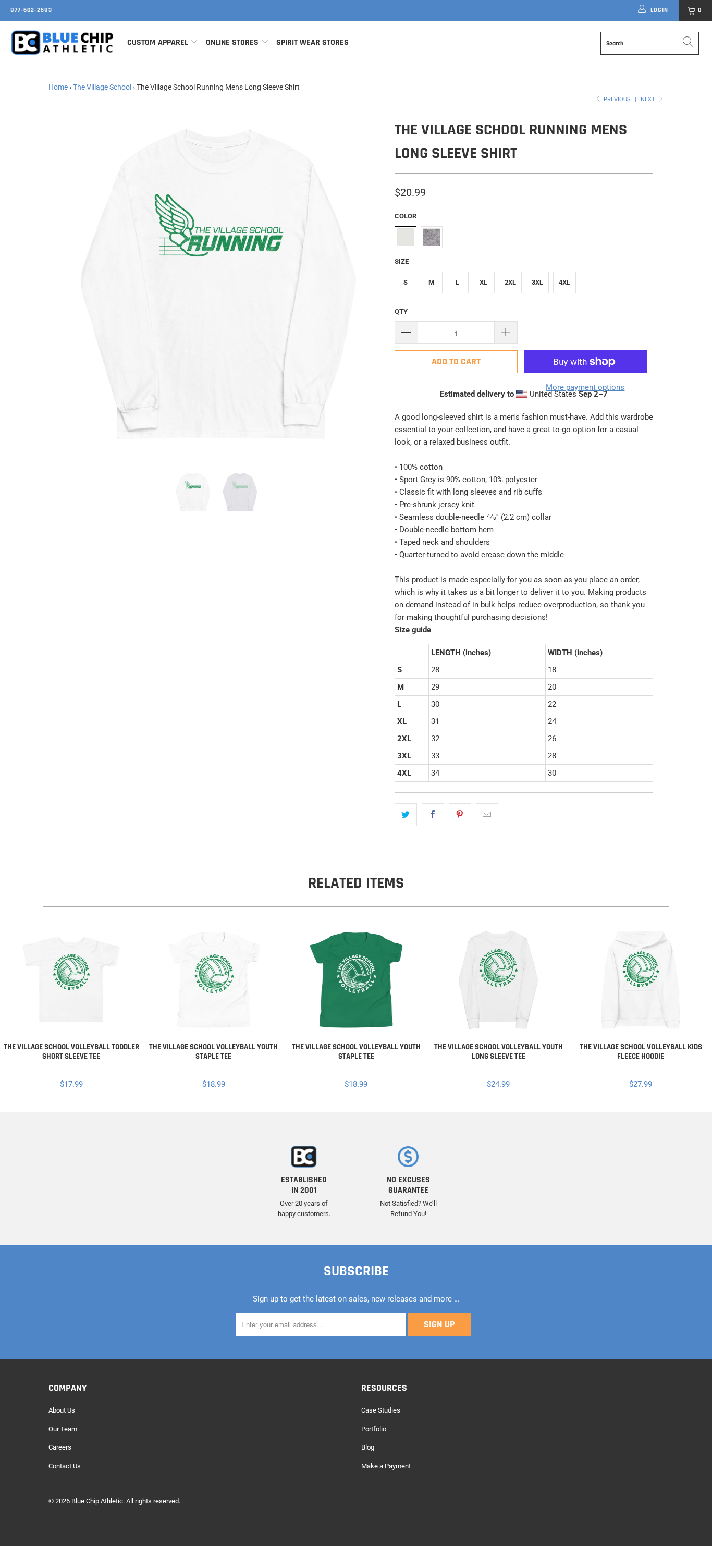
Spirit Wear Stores (312, 42)
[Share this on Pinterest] (460, 814)
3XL (537, 282)
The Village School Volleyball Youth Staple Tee (213, 980)
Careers (59, 1447)
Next (649, 99)
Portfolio (373, 1429)
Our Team (62, 1429)
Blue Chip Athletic (97, 1501)
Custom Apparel (157, 42)
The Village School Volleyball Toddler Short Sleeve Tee (71, 980)
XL (483, 282)
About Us (61, 1410)
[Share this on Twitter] (406, 814)
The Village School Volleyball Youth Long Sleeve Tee (498, 980)
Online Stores (233, 42)
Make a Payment (386, 1466)
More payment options (585, 387)
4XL (564, 282)
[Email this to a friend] (487, 814)
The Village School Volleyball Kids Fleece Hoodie (640, 980)
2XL (510, 282)
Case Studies (380, 1410)
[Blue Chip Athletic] (62, 42)
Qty (401, 311)
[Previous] (66, 286)
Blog (367, 1447)
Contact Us (64, 1466)
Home (58, 87)
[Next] (366, 286)
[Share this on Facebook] (433, 814)
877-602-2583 (31, 10)
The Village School (102, 87)
